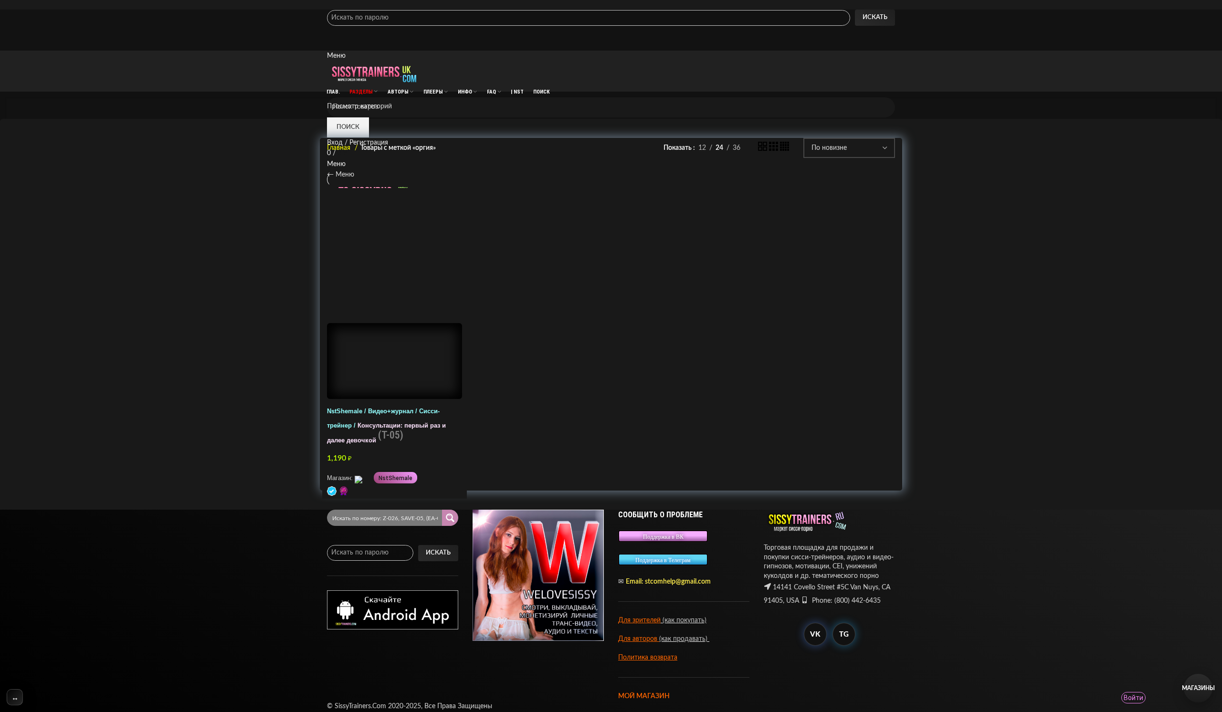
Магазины (1198, 688)
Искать (875, 17)
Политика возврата (647, 657)
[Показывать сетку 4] (784, 149)
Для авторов (638, 639)
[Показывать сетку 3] (774, 149)
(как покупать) (683, 620)
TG (844, 634)
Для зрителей (639, 620)
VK (815, 634)
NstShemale (395, 478)
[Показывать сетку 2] (763, 149)
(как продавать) (684, 639)
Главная (339, 148)
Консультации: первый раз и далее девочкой (386, 426)
